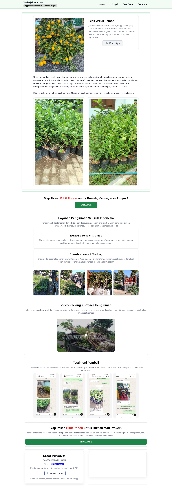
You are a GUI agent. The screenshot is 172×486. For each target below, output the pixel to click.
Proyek (115, 4)
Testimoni (142, 4)
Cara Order (128, 4)
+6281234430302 (56, 464)
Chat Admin (86, 205)
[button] (112, 43)
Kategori (103, 4)
